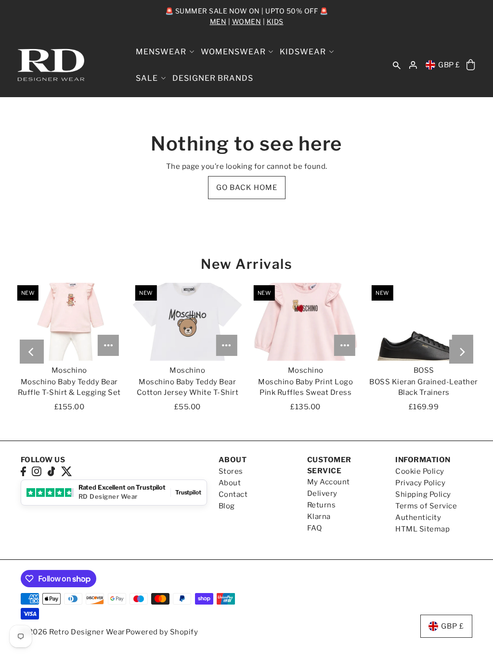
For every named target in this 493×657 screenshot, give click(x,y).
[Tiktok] (51, 471)
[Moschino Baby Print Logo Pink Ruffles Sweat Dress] (305, 322)
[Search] (397, 65)
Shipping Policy (423, 494)
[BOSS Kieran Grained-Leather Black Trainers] (423, 322)
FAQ (314, 528)
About (230, 483)
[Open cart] (471, 65)
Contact (233, 494)
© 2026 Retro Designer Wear (73, 632)
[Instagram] (36, 471)
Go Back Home (246, 187)
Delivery (322, 493)
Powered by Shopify (162, 632)
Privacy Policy (420, 483)
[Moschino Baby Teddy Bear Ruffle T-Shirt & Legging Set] (69, 322)
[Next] (461, 352)
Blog (227, 506)
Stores (231, 471)
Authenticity (418, 517)
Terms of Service (426, 506)
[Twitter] (66, 471)
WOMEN (246, 21)
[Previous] (32, 352)
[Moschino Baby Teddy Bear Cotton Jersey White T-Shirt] (187, 322)
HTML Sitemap (422, 529)
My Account (328, 482)
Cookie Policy (419, 471)
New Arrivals (246, 264)
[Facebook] (23, 471)
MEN (218, 21)
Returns (321, 505)
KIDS (275, 21)
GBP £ (449, 65)
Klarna (319, 516)
